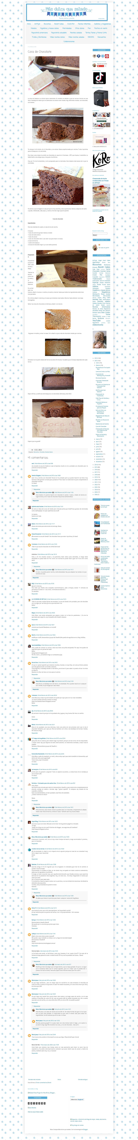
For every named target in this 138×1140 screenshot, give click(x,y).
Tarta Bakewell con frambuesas (105, 522)
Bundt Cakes (59, 24)
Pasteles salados (103, 301)
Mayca (33, 613)
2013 (96, 360)
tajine (109, 322)
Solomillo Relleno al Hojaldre (101, 403)
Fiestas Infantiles (84, 24)
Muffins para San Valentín (101, 390)
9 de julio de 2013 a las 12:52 (51, 1020)
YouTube (96, 320)
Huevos (95, 292)
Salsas (100, 310)
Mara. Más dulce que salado (44, 492)
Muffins (99, 297)
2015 (96, 467)
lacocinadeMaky (36, 645)
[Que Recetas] (32, 1107)
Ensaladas (107, 280)
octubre (98, 456)
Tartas (108, 314)
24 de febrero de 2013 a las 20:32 (47, 662)
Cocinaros (34, 544)
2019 (96, 477)
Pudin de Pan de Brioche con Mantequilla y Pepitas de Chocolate (105, 550)
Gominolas (107, 286)
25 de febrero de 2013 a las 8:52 (66, 783)
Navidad (95, 299)
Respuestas (37, 489)
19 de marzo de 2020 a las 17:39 (49, 1045)
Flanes (94, 284)
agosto (98, 451)
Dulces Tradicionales (101, 278)
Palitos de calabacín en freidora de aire (105, 515)
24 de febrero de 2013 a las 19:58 (50, 645)
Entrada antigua (82, 1079)
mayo (97, 444)
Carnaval (103, 269)
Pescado (99, 303)
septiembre (99, 454)
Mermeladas (67, 28)
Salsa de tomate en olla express (105, 568)
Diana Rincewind (36, 534)
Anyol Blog (35, 821)
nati (33, 463)
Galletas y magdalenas (102, 24)
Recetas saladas (76, 33)
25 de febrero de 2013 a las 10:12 (63, 569)
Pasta (94, 301)
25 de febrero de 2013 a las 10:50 (54, 849)
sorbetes (103, 322)
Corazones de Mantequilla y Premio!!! (103, 374)
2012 (96, 358)
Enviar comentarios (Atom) (43, 1082)
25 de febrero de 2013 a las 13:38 (63, 896)
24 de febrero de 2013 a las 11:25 (63, 492)
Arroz (103, 262)
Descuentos (102, 37)
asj (32, 711)
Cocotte (95, 273)
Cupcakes (95, 277)
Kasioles (34, 864)
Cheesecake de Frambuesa (100, 394)
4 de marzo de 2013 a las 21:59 (49, 951)
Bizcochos (47, 24)
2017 (96, 472)
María (33, 724)
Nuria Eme (35, 662)
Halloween (96, 288)
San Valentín (106, 310)
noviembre (99, 459)
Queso (103, 305)
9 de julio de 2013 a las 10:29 (47, 994)
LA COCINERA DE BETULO (39, 599)
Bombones (107, 265)
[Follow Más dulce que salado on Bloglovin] (77, 1100)
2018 (96, 474)
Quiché (108, 305)
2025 (96, 492)
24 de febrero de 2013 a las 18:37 (44, 625)
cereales (108, 320)
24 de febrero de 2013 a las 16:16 (44, 583)
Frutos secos (106, 284)
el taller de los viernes (38, 849)
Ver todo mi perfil (104, 247)
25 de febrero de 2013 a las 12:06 (46, 864)
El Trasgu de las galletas (39, 738)
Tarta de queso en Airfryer (105, 506)
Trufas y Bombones (39, 37)
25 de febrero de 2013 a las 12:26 (46, 920)
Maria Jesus (35, 980)
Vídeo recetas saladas (76, 37)
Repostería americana (39, 33)
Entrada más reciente (34, 1079)
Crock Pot (97, 275)
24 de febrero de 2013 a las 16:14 (47, 554)
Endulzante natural (98, 280)
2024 (96, 489)
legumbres (96, 322)
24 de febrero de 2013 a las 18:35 (45, 613)
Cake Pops (96, 269)
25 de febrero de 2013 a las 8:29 (48, 769)
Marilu (34, 635)
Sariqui (34, 920)
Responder (35, 470)
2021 (96, 482)
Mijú (33, 583)
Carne (108, 269)
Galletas (95, 286)
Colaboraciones (69, 41)
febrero (98, 365)
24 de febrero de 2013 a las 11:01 (53, 506)
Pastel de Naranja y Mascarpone (101, 435)
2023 (96, 487)
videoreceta (98, 325)
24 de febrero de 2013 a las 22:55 (54, 754)
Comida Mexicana (104, 273)
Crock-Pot (70, 24)
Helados (34, 28)
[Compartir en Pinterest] (41, 450)
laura (33, 625)
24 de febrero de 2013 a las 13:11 (51, 534)
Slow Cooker (105, 312)
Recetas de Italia (98, 309)
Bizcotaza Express (101, 378)
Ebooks (108, 279)
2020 (96, 479)
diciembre (99, 461)
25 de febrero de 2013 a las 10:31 (63, 807)
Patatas (95, 303)
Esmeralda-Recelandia (38, 754)
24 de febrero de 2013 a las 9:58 (43, 463)
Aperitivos (96, 262)
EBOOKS (91, 37)
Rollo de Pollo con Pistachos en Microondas (101, 412)
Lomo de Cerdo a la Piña (103, 371)
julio (97, 449)
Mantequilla (96, 294)
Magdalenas (106, 292)
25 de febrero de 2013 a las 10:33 (59, 837)
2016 (96, 469)
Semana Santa (97, 312)
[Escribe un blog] (36, 450)
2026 (96, 494)
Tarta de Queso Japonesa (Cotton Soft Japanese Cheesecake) (105, 579)
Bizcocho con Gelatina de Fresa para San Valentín (103, 386)
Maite (33, 524)
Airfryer (37, 24)
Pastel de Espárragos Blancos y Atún (105, 540)
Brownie (95, 267)
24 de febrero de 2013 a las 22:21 (45, 724)
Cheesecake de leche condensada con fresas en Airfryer (101, 181)
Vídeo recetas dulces (57, 37)
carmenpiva (35, 769)
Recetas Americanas (101, 307)
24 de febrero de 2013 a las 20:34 (47, 695)
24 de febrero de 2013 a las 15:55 (47, 544)
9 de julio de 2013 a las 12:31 (62, 1009)
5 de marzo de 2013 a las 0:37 (62, 964)
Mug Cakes (106, 297)
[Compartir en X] (38, 450)
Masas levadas (105, 294)
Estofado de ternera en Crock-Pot (104, 532)
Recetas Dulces (49, 452)
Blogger (85, 1129)
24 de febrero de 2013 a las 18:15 (56, 599)
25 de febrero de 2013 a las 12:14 (46, 908)
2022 (96, 484)
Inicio (29, 24)
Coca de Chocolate (101, 426)
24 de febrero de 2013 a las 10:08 (50, 475)
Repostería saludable (59, 33)
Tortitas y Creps (106, 316)
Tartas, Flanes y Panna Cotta (96, 33)
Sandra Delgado (36, 475)
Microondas (106, 296)
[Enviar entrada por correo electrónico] (32, 449)
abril (97, 441)
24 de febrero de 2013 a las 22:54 (55, 738)
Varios (94, 318)
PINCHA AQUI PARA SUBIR (35, 1112)
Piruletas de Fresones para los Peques (102, 407)
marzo (98, 439)
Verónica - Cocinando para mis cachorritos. (44, 783)
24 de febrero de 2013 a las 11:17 (45, 524)
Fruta (99, 284)
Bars (109, 262)
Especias (95, 282)
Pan (89, 28)
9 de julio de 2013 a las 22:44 (47, 1034)
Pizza (103, 303)
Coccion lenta (105, 271)
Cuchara (107, 275)
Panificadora (106, 299)
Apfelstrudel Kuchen (38, 506)
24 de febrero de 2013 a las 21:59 (63, 681)
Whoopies (107, 318)
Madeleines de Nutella (102, 424)
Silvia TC (34, 908)
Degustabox (102, 277)
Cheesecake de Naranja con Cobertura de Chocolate (102, 430)
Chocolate (41, 452)
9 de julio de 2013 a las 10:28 (47, 980)
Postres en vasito (100, 28)
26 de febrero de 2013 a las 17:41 (45, 933)
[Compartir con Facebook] (39, 450)
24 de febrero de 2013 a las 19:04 (45, 635)
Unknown (34, 695)
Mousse (94, 297)
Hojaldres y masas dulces (49, 28)
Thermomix (97, 316)
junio (97, 446)
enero (98, 363)
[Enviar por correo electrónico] (35, 450)
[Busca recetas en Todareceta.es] (76, 1125)
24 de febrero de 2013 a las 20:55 (43, 711)
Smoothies (95, 314)
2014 (96, 464)
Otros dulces (79, 28)
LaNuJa (34, 933)
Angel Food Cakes (104, 260)
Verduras (101, 318)
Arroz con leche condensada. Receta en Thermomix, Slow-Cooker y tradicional (102, 560)
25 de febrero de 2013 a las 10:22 (48, 821)
